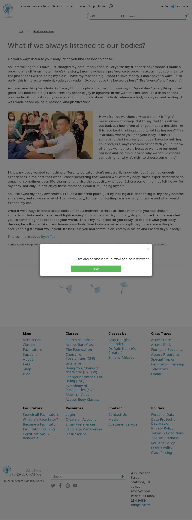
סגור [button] (96, 268)
